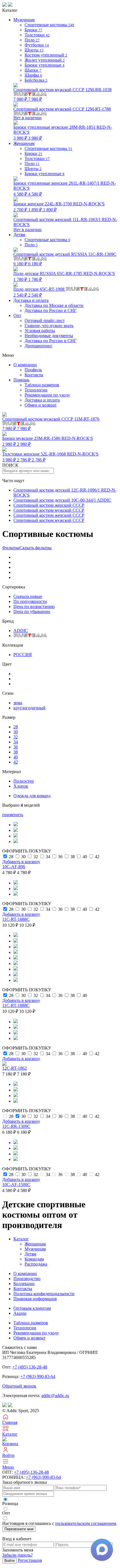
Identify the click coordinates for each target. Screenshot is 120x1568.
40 (15, 757)
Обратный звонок (19, 1386)
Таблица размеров (42, 384)
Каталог (21, 1238)
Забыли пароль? (17, 1555)
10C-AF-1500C (16, 1184)
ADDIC (20, 630)
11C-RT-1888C (16, 919)
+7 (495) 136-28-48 (29, 1367)
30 (15, 731)
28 (15, 726)
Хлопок (20, 786)
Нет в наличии (62, 113)
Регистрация (30, 1560)
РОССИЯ (22, 654)
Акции (20, 1313)
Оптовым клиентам (32, 1308)
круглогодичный (29, 707)
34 (15, 742)
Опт (17, 315)
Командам (34, 1259)
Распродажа (36, 1264)
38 (15, 752)
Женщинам (35, 1243)
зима (17, 702)
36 (15, 747)
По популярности (30, 601)
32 (15, 736)
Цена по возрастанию (34, 606)
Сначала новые (27, 596)
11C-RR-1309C (16, 1126)
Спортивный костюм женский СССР (48, 505)
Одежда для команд (32, 795)
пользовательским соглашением (85, 1523)
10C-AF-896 (13, 866)
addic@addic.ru (55, 1395)
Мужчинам (35, 1249)
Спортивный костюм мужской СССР (48, 510)
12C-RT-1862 (14, 1068)
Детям (30, 1254)
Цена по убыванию (31, 611)
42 (15, 762)
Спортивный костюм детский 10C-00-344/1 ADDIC (62, 500)
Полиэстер (23, 781)
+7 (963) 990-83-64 (37, 1376)
